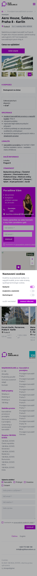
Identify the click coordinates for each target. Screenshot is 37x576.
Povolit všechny (27, 301)
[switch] (32, 287)
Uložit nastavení (9, 301)
